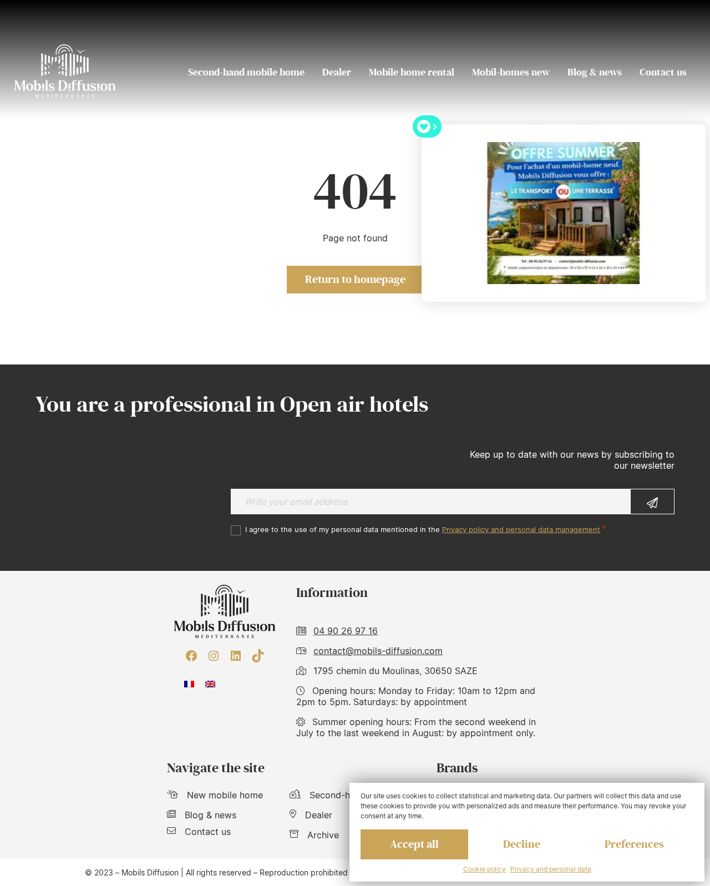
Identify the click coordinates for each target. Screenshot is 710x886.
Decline (521, 844)
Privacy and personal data (550, 869)
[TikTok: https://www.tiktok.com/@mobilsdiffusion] (258, 655)
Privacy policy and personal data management (521, 529)
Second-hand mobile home (246, 72)
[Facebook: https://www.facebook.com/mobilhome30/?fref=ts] (191, 655)
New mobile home (225, 795)
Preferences (634, 844)
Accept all (414, 844)
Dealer (336, 72)
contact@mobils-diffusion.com (378, 650)
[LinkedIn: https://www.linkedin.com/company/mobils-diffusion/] (235, 655)
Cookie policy (484, 869)
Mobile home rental (411, 72)
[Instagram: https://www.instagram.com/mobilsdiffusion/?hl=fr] (213, 655)
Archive (323, 835)
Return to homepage (355, 279)
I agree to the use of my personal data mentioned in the (422, 529)
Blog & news (594, 72)
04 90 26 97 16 (345, 630)
